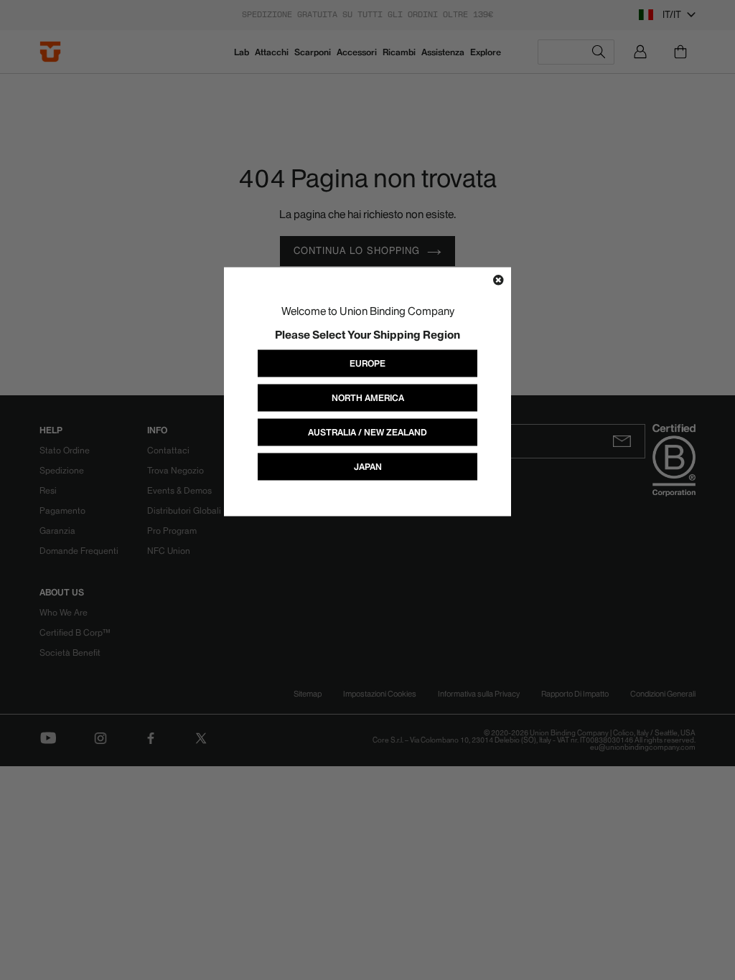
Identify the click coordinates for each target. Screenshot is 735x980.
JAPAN (368, 466)
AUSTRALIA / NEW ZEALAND (367, 432)
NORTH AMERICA (368, 397)
